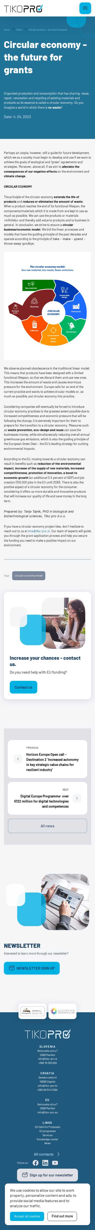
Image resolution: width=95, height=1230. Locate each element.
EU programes (47, 1131)
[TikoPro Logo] (23, 8)
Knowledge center (47, 1139)
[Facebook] (35, 1163)
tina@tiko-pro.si (39, 531)
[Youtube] (55, 1163)
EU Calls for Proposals (47, 1126)
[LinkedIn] (45, 1163)
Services (48, 1135)
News (47, 1143)
